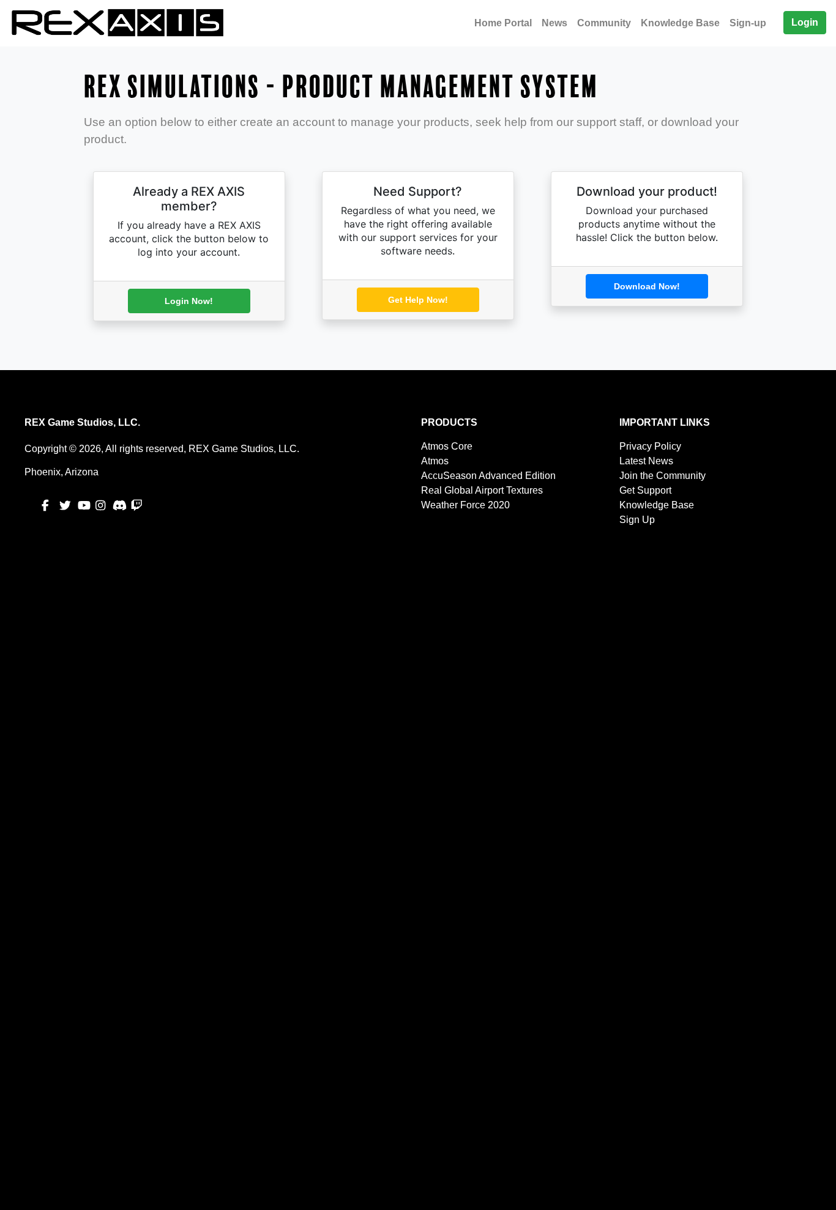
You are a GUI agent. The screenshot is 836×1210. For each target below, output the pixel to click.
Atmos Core (446, 446)
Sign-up (748, 23)
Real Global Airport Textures (482, 490)
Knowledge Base (680, 23)
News (554, 23)
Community (604, 23)
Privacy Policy (650, 446)
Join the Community (662, 475)
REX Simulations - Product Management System (341, 87)
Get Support (645, 490)
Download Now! (647, 286)
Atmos (435, 461)
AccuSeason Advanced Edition (488, 475)
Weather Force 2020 (465, 505)
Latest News (646, 461)
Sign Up (637, 519)
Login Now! (189, 301)
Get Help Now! (418, 300)
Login (804, 22)
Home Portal (503, 23)
